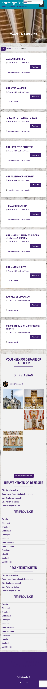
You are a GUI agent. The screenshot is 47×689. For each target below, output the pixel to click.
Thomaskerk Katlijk (16, 206)
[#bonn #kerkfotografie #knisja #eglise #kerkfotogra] (34, 441)
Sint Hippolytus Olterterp (19, 147)
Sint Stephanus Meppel (11, 498)
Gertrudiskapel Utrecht (11, 506)
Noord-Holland (8, 546)
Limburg (5, 539)
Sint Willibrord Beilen (10, 502)
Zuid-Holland (7, 562)
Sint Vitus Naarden (16, 88)
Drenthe (5, 519)
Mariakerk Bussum (15, 59)
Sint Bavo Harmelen (10, 490)
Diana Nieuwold (25, 63)
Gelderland (6, 531)
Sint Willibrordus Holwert (20, 176)
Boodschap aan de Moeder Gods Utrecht (23, 327)
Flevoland (6, 523)
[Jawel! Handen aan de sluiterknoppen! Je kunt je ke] (13, 441)
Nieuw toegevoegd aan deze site (19, 72)
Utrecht (5, 554)
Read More (35, 67)
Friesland (5, 527)
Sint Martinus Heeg (16, 267)
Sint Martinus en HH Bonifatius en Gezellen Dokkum (22, 236)
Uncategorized (13, 102)
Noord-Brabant (8, 542)
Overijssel (6, 550)
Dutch (29, 2)
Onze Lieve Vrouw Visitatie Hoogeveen (17, 494)
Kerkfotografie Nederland (18, 3)
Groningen (6, 535)
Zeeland (5, 558)
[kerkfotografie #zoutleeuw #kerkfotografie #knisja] (13, 399)
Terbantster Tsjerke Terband (21, 117)
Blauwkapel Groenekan (18, 296)
